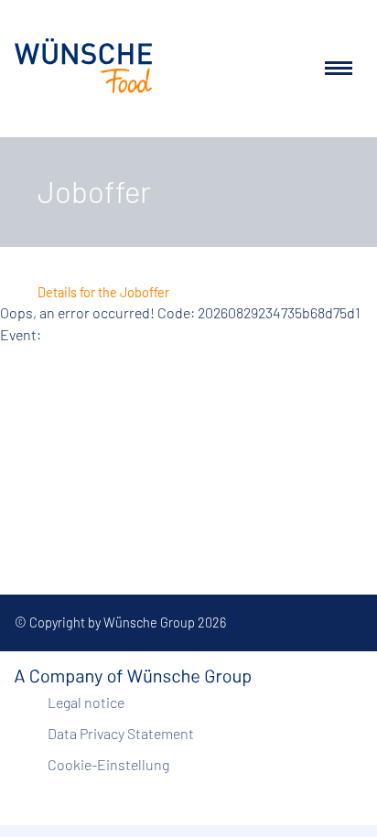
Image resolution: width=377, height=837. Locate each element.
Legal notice (86, 702)
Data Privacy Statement (121, 733)
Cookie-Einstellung (108, 764)
